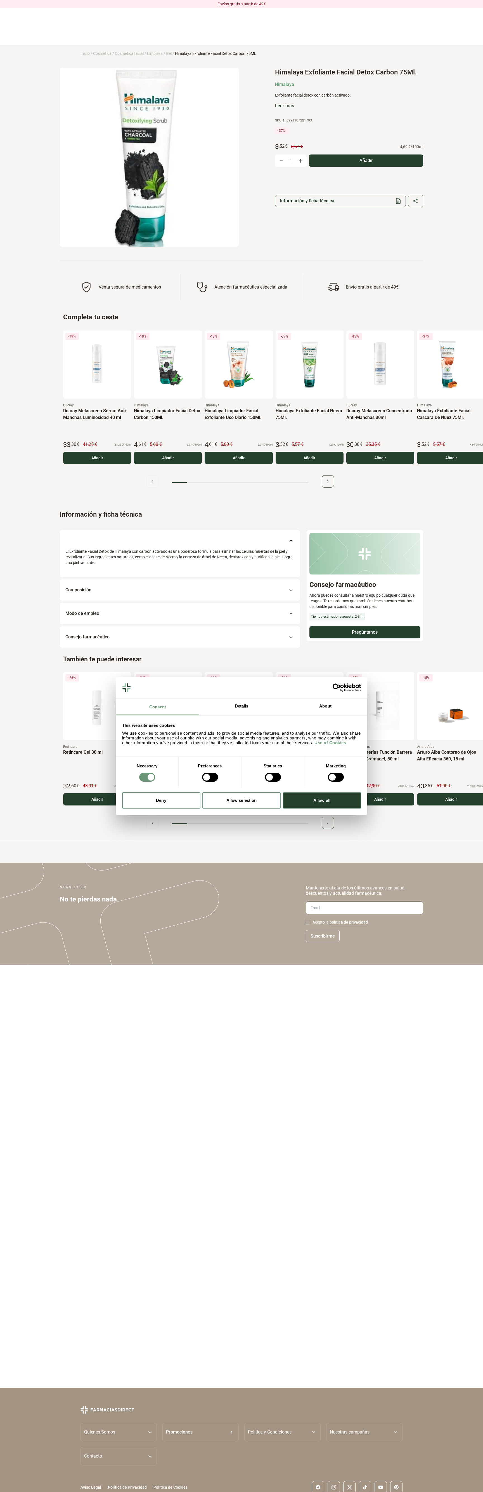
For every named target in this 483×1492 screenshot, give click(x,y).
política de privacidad (349, 922)
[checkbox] (308, 922)
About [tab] (325, 706)
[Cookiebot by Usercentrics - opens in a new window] (336, 687)
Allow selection (241, 800)
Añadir (97, 458)
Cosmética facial (129, 53)
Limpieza (155, 53)
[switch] (210, 777)
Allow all (321, 800)
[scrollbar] (240, 482)
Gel (169, 53)
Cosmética (102, 53)
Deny (161, 800)
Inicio (85, 53)
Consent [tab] (157, 706)
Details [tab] (241, 706)
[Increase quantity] (300, 160)
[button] (200, 1432)
